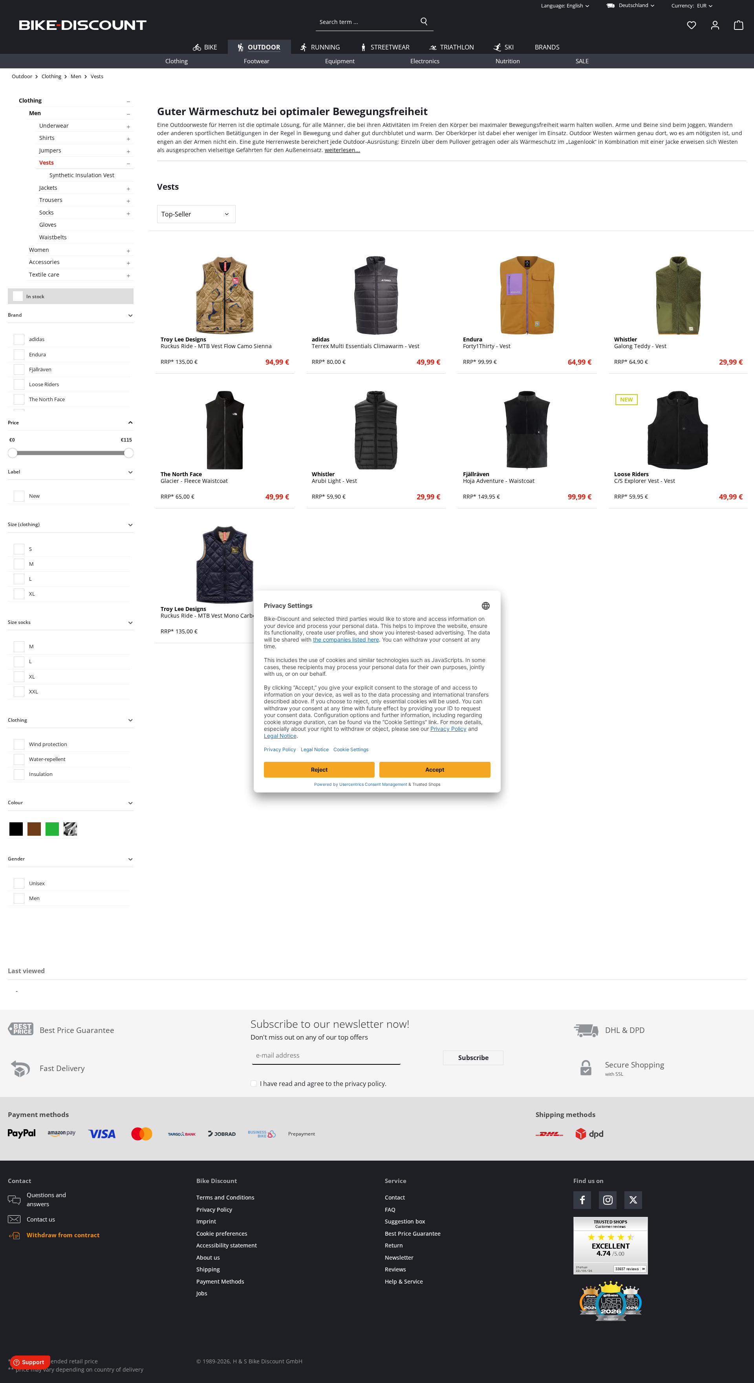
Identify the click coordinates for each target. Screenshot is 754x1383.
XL (32, 593)
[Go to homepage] (82, 25)
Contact (395, 1197)
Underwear (54, 125)
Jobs (201, 1293)
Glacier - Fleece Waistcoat (194, 477)
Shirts (47, 137)
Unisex (37, 883)
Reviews (395, 1269)
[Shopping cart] (736, 25)
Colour (15, 802)
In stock (35, 296)
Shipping (208, 1269)
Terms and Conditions (225, 1197)
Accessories (44, 262)
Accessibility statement (226, 1245)
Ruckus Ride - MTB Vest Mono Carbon (210, 612)
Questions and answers (46, 1199)
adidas (36, 339)
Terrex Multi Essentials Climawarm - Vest (365, 343)
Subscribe (473, 1057)
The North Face (47, 399)
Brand (15, 315)
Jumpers (50, 150)
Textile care (44, 274)
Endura (37, 354)
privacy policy (365, 1083)
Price (13, 422)
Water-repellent (47, 759)
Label (14, 471)
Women (39, 249)
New (34, 495)
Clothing (30, 100)
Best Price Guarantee (413, 1233)
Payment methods (38, 1114)
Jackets (48, 187)
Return (394, 1245)
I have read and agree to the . (323, 1083)
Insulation (41, 774)
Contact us (41, 1219)
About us (208, 1257)
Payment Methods (220, 1281)
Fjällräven (40, 369)
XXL (33, 691)
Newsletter (399, 1257)
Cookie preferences (221, 1233)
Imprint (206, 1221)
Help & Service (404, 1281)
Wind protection (48, 744)
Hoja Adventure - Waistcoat (498, 477)
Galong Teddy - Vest (640, 343)
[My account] (715, 25)
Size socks (19, 622)
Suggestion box (405, 1221)
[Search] (424, 22)
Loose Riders (44, 384)
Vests (46, 162)
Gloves (48, 224)
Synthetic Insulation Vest (81, 175)
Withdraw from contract (63, 1235)
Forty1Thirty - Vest (487, 343)
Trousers (50, 200)
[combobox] (365, 22)
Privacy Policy (214, 1209)
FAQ (390, 1209)
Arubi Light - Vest (334, 477)
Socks (46, 212)
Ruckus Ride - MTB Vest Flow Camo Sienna (216, 343)
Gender (16, 858)
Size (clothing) (24, 524)
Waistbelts (53, 237)
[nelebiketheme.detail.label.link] (225, 295)
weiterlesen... (342, 150)
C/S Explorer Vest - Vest (644, 477)
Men (35, 113)
